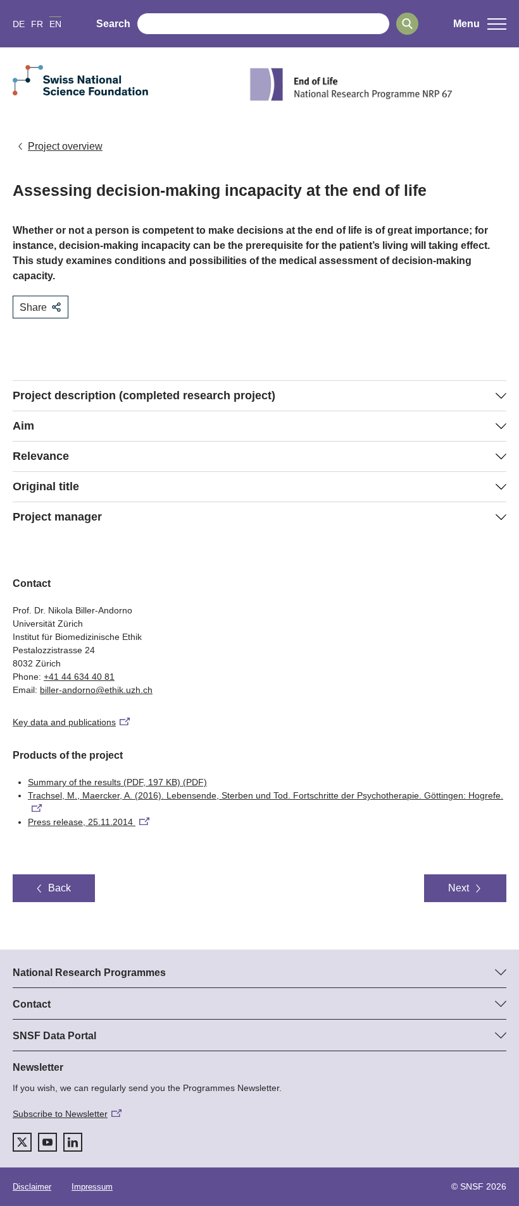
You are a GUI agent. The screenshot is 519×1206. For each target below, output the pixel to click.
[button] (479, 24)
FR (37, 24)
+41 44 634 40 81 (79, 677)
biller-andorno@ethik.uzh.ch (96, 690)
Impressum (92, 1186)
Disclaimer (32, 1186)
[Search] (407, 24)
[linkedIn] (72, 1142)
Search (113, 23)
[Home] (376, 84)
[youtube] (47, 1142)
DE (19, 24)
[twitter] (22, 1142)
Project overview (65, 146)
